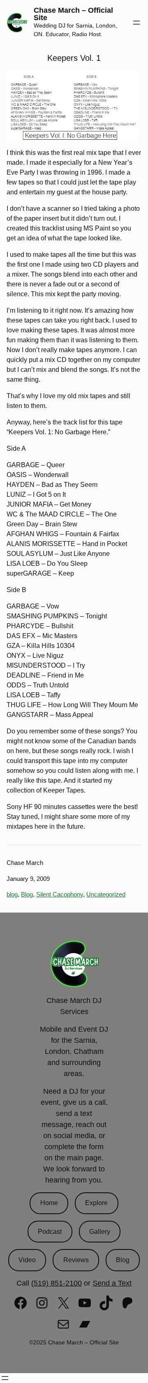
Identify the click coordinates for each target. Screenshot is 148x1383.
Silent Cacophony (59, 894)
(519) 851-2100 (56, 1283)
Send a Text (112, 1283)
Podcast (50, 1231)
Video (27, 1259)
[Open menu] (136, 23)
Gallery (99, 1231)
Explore (96, 1202)
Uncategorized (105, 894)
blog (12, 894)
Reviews (76, 1259)
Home (49, 1202)
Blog (27, 894)
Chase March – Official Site (73, 14)
